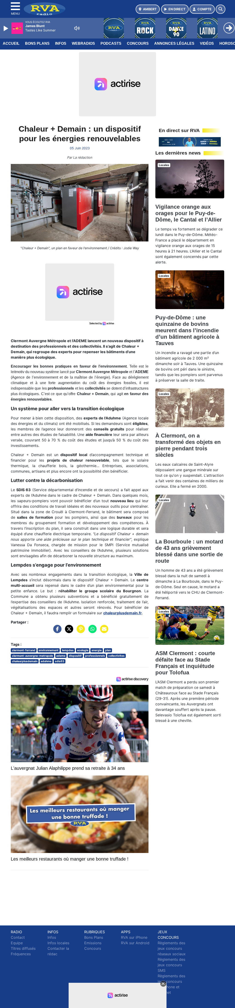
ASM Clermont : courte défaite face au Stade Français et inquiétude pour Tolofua (185, 663)
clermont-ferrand (23, 650)
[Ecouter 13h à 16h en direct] (190, 141)
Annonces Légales (174, 43)
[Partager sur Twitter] (68, 631)
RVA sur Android (135, 943)
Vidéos (207, 43)
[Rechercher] (220, 9)
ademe (60, 655)
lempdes (68, 650)
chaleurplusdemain (24, 661)
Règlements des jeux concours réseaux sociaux (172, 948)
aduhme (46, 661)
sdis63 (59, 661)
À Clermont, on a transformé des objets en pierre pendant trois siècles (188, 445)
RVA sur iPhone (134, 937)
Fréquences (21, 954)
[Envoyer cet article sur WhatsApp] (91, 631)
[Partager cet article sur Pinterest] (79, 631)
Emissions (92, 943)
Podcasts (111, 43)
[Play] (6, 28)
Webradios (83, 43)
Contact (18, 937)
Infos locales (58, 943)
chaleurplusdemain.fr (122, 613)
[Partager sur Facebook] (56, 631)
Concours (138, 43)
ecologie (82, 650)
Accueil (11, 43)
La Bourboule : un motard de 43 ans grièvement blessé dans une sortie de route (189, 551)
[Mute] (76, 28)
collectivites (116, 655)
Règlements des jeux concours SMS (171, 965)
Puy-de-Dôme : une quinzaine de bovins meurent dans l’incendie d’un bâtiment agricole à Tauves (187, 330)
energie (97, 650)
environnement (49, 650)
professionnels (95, 655)
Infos (60, 43)
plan (108, 650)
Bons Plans (37, 43)
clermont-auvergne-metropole (32, 655)
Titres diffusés (23, 948)
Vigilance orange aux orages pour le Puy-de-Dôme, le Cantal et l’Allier (188, 213)
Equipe (17, 943)
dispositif (75, 655)
